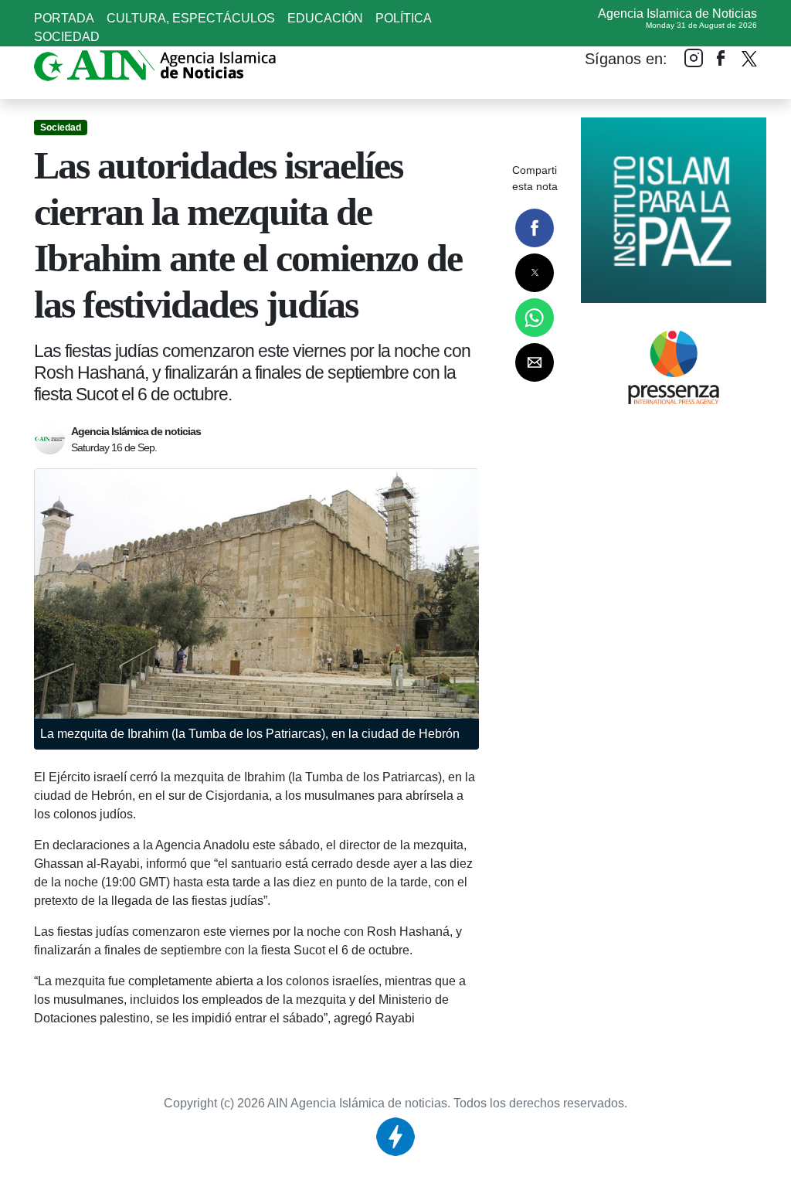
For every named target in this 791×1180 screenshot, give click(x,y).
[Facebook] (721, 57)
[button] (534, 228)
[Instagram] (693, 57)
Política (403, 18)
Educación (325, 18)
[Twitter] (749, 54)
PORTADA (64, 18)
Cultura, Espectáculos (191, 18)
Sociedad (67, 36)
